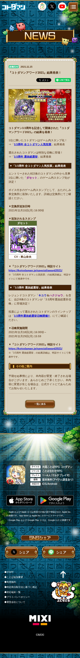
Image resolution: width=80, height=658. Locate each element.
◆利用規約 (10, 582)
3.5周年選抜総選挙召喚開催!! (32, 315)
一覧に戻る (40, 404)
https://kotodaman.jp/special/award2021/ (35, 270)
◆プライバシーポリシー (17, 597)
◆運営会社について (14, 602)
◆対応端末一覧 (12, 592)
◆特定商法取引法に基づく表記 (20, 587)
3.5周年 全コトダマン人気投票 (32, 144)
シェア (24, 552)
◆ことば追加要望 (13, 577)
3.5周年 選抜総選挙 (26, 156)
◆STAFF (9, 572)
